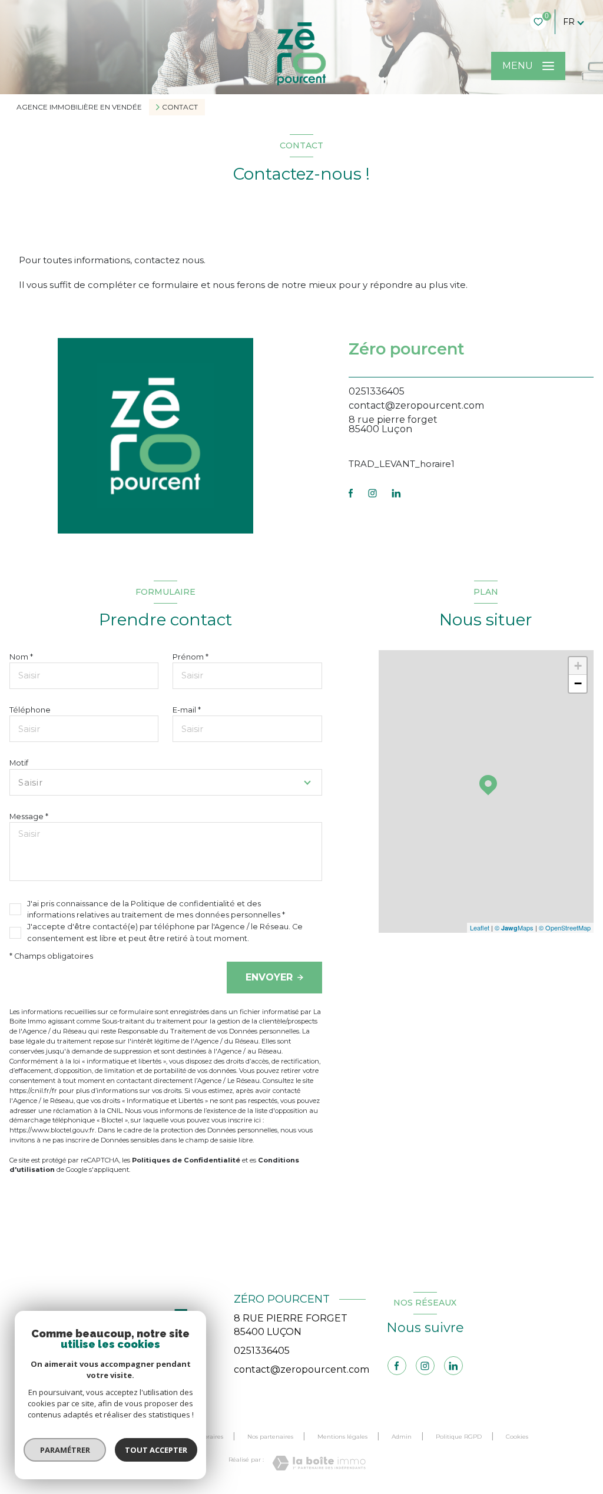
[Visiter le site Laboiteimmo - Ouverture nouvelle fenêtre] (319, 1463)
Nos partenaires (270, 1436)
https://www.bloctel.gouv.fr (52, 1130)
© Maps (514, 927)
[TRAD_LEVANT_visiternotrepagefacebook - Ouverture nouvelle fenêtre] (351, 493)
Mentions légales (342, 1436)
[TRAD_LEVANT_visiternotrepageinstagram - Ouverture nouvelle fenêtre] (372, 493)
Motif (18, 762)
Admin (402, 1436)
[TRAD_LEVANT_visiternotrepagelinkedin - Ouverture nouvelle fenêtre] (396, 493)
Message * (28, 816)
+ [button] (578, 665)
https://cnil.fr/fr (33, 1090)
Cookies (517, 1436)
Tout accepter (156, 1450)
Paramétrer (65, 1450)
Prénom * (190, 656)
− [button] (578, 683)
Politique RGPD (459, 1436)
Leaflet (479, 927)
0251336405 (377, 391)
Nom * (21, 656)
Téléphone (30, 709)
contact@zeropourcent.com (416, 405)
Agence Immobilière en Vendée (79, 106)
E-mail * (187, 709)
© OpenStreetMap (565, 927)
